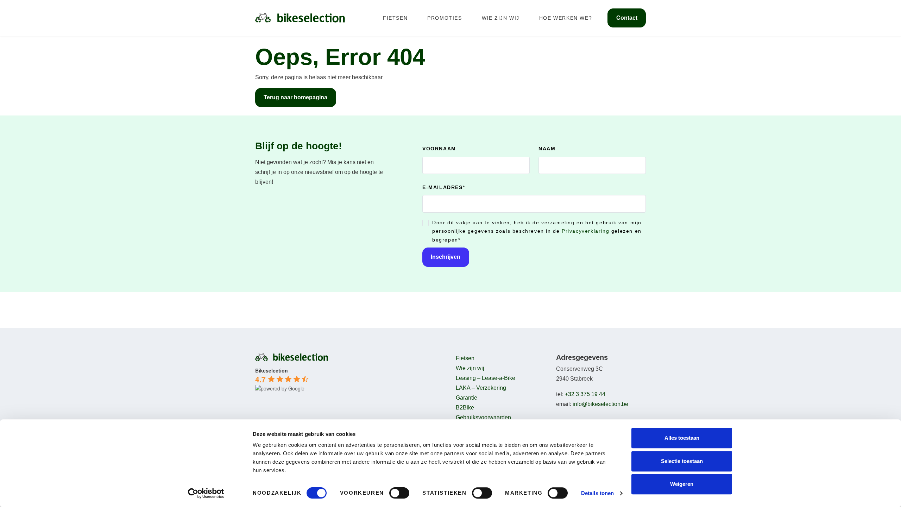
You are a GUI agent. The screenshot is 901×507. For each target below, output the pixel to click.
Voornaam (439, 148)
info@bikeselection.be (600, 404)
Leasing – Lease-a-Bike (485, 378)
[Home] (300, 18)
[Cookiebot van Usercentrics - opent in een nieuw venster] (206, 493)
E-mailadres (443, 187)
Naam (546, 148)
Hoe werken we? (565, 18)
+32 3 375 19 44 (585, 394)
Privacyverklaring (585, 231)
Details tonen (597, 493)
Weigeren (681, 484)
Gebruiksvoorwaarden (483, 417)
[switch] (399, 493)
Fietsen (395, 18)
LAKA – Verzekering (481, 388)
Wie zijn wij (500, 18)
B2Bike (465, 408)
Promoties (444, 18)
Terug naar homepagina (295, 97)
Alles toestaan (681, 438)
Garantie (466, 398)
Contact (626, 18)
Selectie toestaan (682, 461)
